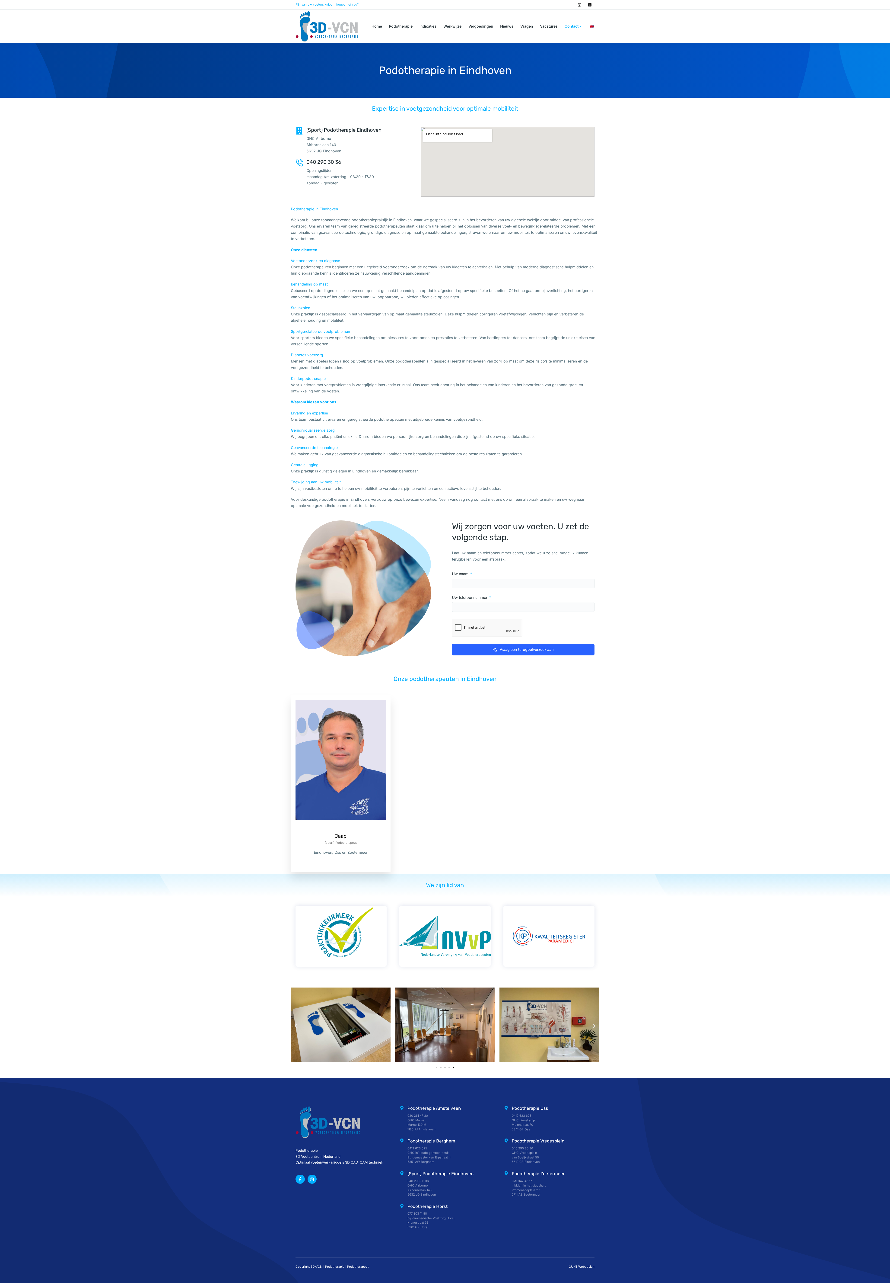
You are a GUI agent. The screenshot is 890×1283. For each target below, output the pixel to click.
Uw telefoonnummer (470, 597)
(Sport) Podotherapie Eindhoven (440, 1173)
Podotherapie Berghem (431, 1141)
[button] (296, 1026)
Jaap (340, 836)
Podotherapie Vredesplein (538, 1141)
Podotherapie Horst (427, 1206)
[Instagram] (579, 4)
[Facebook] (589, 4)
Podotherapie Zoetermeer (538, 1173)
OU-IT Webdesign (581, 1266)
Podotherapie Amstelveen (434, 1108)
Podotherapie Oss (530, 1108)
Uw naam (461, 574)
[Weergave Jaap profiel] (341, 829)
